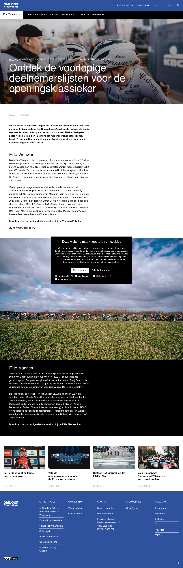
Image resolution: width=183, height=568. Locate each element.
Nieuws (54, 15)
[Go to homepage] (11, 5)
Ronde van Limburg (49, 537)
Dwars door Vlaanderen (51, 521)
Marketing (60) (64, 280)
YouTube (159, 530)
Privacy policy (75, 508)
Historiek (68, 15)
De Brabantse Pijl (48, 542)
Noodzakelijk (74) (65, 276)
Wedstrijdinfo (37, 15)
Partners (98, 15)
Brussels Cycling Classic (47, 549)
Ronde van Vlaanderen (51, 526)
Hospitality (143, 6)
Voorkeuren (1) (84, 276)
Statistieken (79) (103, 276)
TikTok (158, 535)
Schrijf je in (132, 508)
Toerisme (83, 15)
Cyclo (158, 6)
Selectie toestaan (101, 270)
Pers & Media (125, 6)
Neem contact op (106, 508)
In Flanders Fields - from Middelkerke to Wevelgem (49, 511)
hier (80, 221)
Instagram (160, 508)
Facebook (160, 514)
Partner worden (105, 514)
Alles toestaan (80, 270)
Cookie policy (75, 514)
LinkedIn (159, 519)
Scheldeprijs (45, 531)
